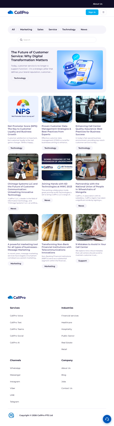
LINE (12, 395)
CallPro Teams (17, 329)
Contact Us (66, 388)
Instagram (15, 381)
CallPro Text (16, 322)
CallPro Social (16, 336)
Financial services (70, 315)
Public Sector (68, 336)
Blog (63, 375)
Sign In (92, 12)
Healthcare (66, 322)
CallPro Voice (16, 315)
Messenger (15, 375)
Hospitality (66, 329)
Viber (12, 388)
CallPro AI (15, 342)
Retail (64, 349)
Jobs (63, 381)
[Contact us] (107, 419)
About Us (97, 4)
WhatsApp (15, 368)
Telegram (14, 401)
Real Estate (66, 342)
